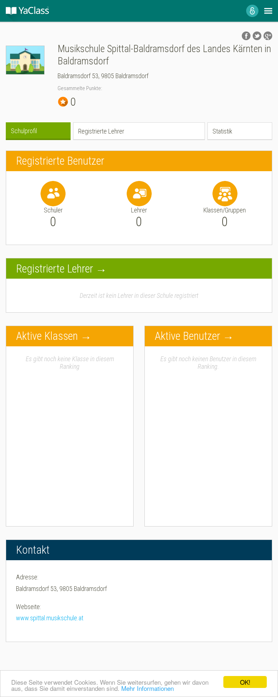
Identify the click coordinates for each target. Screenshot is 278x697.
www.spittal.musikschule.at (49, 618)
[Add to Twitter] (257, 35)
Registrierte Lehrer (101, 131)
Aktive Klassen (47, 336)
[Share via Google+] (268, 35)
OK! (245, 682)
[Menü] (268, 11)
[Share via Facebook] (246, 35)
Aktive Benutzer (187, 336)
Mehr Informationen (147, 688)
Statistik (222, 131)
